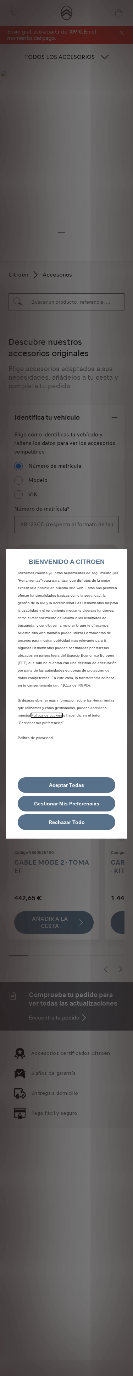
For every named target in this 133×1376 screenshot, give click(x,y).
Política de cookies (46, 715)
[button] (66, 803)
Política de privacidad (35, 738)
